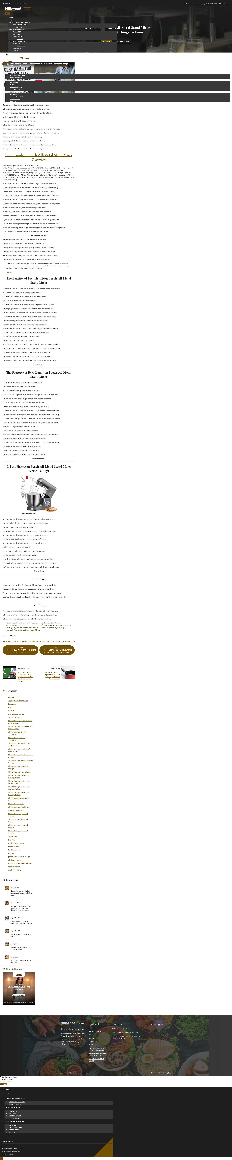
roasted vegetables (15, 870)
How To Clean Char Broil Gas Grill (63, 641)
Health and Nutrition (16, 29)
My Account (225, 4)
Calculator (17, 32)
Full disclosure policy (74, 1044)
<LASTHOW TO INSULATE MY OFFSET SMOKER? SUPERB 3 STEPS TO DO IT (20, 650)
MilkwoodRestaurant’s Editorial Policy (97, 1055)
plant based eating (14, 860)
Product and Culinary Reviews (19, 22)
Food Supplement (19, 36)
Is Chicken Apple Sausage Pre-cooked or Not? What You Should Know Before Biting (21, 908)
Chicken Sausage (14, 717)
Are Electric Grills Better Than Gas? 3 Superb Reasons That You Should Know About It (25, 676)
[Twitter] (114, 111)
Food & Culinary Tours (20, 25)
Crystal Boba (21, 46)
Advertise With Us (95, 1031)
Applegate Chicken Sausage (18, 701)
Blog (9, 707)
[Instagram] (117, 111)
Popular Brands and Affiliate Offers (20, 863)
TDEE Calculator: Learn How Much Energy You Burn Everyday (22, 922)
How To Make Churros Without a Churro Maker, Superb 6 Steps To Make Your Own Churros (33, 626)
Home (11, 18)
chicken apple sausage (16, 714)
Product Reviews (18, 27)
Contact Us (93, 1041)
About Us (92, 1028)
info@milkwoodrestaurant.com (192, 4)
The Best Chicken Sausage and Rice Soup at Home (20, 948)
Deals (91, 1045)
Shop (11, 20)
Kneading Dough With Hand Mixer (17, 641)
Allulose (20, 39)
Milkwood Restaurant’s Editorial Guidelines (97, 1049)
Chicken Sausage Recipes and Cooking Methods (18, 776)
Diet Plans (16, 34)
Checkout (3, 1084)
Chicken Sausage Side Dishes (18, 807)
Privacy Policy (167, 1073)
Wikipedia (10, 272)
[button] (7, 56)
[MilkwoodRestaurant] (18, 11)
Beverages (16, 44)
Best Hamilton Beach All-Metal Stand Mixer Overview (38, 157)
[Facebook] (110, 111)
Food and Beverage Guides (18, 41)
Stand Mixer (28, 200)
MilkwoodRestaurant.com (81, 1073)
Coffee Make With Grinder (39, 641)
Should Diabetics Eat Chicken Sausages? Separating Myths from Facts (21, 893)
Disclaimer (154, 1073)
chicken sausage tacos (16, 810)
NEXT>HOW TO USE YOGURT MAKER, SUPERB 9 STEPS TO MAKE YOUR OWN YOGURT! (57, 650)
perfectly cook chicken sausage (19, 856)
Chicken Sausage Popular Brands (19, 772)
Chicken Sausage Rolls (16, 804)
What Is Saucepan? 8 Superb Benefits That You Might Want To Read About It (52, 675)
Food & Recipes (18, 48)
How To (15, 51)
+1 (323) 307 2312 (211, 4)
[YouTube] (121, 111)
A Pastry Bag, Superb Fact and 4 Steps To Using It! (56, 626)
